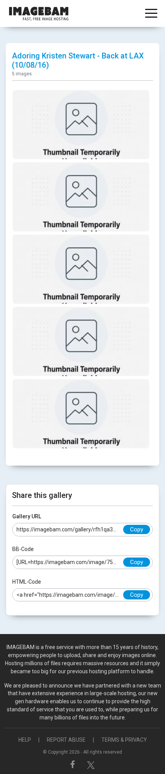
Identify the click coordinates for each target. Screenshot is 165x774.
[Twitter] (91, 764)
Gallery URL (26, 516)
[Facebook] (73, 764)
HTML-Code (26, 582)
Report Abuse (66, 740)
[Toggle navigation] (151, 14)
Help (24, 740)
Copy (136, 529)
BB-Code (23, 549)
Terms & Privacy (124, 740)
